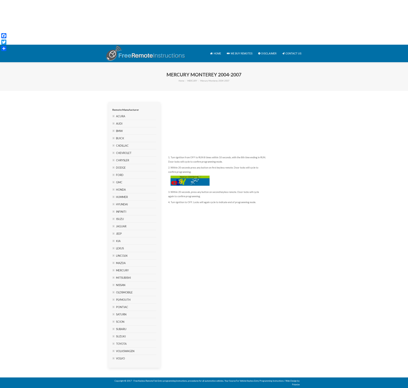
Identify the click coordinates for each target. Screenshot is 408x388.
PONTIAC (122, 307)
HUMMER (122, 197)
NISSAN (120, 285)
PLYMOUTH (123, 299)
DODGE (121, 167)
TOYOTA (121, 343)
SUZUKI (121, 336)
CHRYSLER (122, 160)
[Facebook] (4, 36)
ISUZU (120, 219)
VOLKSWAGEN (125, 351)
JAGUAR (121, 226)
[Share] (4, 48)
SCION (120, 321)
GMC (119, 182)
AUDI (119, 123)
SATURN (121, 314)
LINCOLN (121, 255)
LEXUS (120, 248)
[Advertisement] (95, 22)
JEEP (119, 233)
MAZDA (121, 263)
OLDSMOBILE (124, 292)
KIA (118, 241)
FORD (119, 175)
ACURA (120, 116)
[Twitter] (4, 42)
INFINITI (121, 211)
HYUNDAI (122, 204)
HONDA (121, 189)
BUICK (120, 138)
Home (181, 80)
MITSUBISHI (123, 277)
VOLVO (120, 358)
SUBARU (121, 329)
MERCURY (192, 80)
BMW (119, 131)
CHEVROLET (123, 153)
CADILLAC (122, 145)
